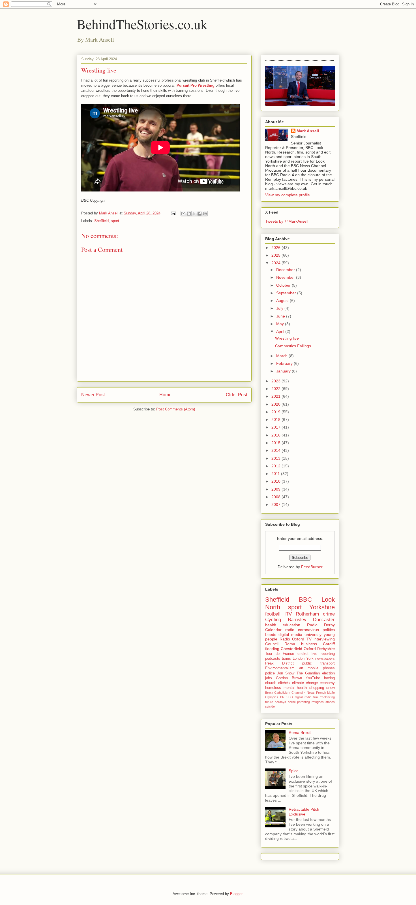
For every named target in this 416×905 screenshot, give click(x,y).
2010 (276, 481)
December (286, 269)
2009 (276, 489)
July (280, 308)
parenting (303, 702)
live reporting (323, 654)
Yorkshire (322, 607)
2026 (276, 247)
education (291, 625)
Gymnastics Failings (293, 346)
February (285, 363)
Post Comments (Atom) (175, 409)
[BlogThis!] (189, 213)
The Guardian (308, 673)
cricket (302, 654)
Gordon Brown (289, 678)
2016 (276, 435)
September (286, 293)
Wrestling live (287, 338)
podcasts (272, 659)
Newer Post (93, 394)
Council (271, 644)
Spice (294, 770)
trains (286, 659)
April (280, 331)
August (283, 300)
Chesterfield (291, 648)
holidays (280, 702)
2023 (276, 381)
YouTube (313, 678)
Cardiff (329, 644)
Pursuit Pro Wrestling (196, 85)
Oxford (310, 648)
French (321, 692)
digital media (290, 634)
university (313, 634)
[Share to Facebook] (199, 213)
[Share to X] (194, 213)
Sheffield (101, 221)
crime (329, 614)
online (292, 702)
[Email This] (183, 213)
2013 (276, 458)
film (315, 697)
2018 (276, 419)
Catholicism (282, 692)
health (270, 625)
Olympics (271, 697)
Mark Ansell (308, 131)
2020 (276, 404)
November (286, 277)
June (281, 316)
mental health (295, 688)
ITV (288, 614)
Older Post (236, 394)
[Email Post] (173, 213)
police (270, 673)
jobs (268, 678)
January (284, 371)
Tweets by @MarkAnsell (286, 221)
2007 (276, 504)
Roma (289, 644)
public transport (318, 663)
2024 (276, 263)
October (284, 285)
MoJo (331, 692)
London (299, 659)
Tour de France (279, 654)
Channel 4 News (303, 692)
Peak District (279, 663)
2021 (276, 396)
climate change (305, 683)
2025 (276, 255)
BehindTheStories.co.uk (142, 24)
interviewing (324, 639)
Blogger (236, 894)
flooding (272, 648)
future (269, 702)
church (270, 683)
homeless (273, 688)
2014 (276, 450)
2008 (276, 497)
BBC (305, 599)
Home (165, 394)
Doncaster (324, 619)
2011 (276, 473)
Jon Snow (285, 673)
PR (282, 697)
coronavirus (308, 629)
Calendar (273, 629)
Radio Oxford (292, 639)
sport (115, 221)
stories (330, 702)
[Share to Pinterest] (205, 213)
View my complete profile (287, 195)
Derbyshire (326, 649)
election (328, 673)
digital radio (303, 697)
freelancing (327, 697)
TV (309, 639)
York (310, 659)
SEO (289, 697)
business (309, 644)
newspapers (325, 659)
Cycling (273, 619)
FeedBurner (312, 567)
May (280, 323)
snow (330, 688)
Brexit (269, 692)
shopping (316, 688)
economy (327, 683)
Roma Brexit (300, 732)
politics (329, 629)
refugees (318, 702)
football (272, 614)
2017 (276, 427)
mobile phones (321, 668)
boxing (329, 678)
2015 (276, 442)
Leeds (270, 634)
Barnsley (297, 619)
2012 (276, 466)
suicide (270, 706)
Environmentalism (280, 668)
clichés (284, 683)
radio (289, 629)
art (301, 668)
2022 (276, 388)
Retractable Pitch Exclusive (304, 811)
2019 (276, 412)
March (282, 356)
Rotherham (307, 614)
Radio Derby (321, 625)
